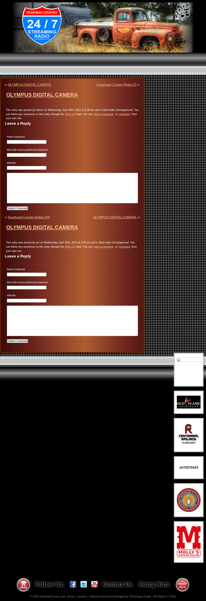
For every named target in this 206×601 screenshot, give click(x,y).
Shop (23, 585)
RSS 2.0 (70, 114)
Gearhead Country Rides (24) (29, 217)
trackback (124, 114)
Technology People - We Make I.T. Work (152, 596)
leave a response (103, 114)
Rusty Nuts (154, 585)
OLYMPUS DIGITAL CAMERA (29, 84)
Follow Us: (50, 585)
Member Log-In (182, 585)
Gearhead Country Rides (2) (116, 84)
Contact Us (117, 584)
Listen (182, 11)
